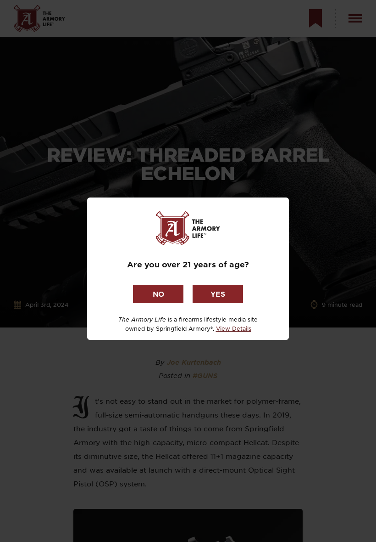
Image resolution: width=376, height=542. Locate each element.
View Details (233, 328)
